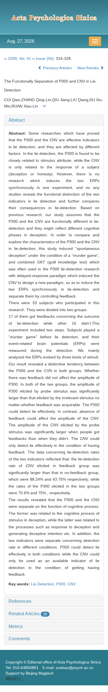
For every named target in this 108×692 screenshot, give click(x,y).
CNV (72, 584)
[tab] (54, 120)
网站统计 (13, 678)
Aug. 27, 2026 (20, 41)
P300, (62, 584)
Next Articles (88, 68)
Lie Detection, (43, 584)
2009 (12, 58)
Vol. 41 (25, 58)
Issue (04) (45, 58)
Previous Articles (57, 68)
